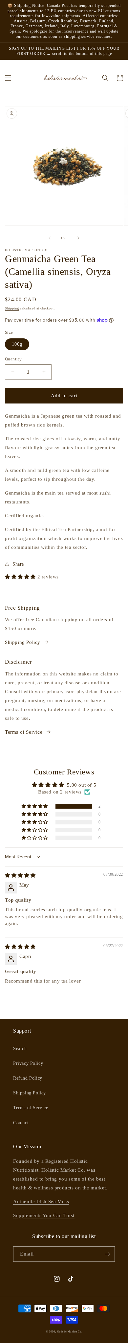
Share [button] (18, 564)
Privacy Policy (28, 1063)
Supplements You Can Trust (44, 1215)
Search (20, 1048)
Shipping (12, 308)
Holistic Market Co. (69, 1331)
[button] (8, 78)
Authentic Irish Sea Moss (41, 1201)
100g (17, 344)
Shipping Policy (22, 642)
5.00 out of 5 (81, 785)
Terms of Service (24, 732)
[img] (20, 875)
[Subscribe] (107, 1254)
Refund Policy (27, 1078)
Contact (21, 1122)
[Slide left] (49, 238)
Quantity (13, 358)
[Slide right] (78, 238)
